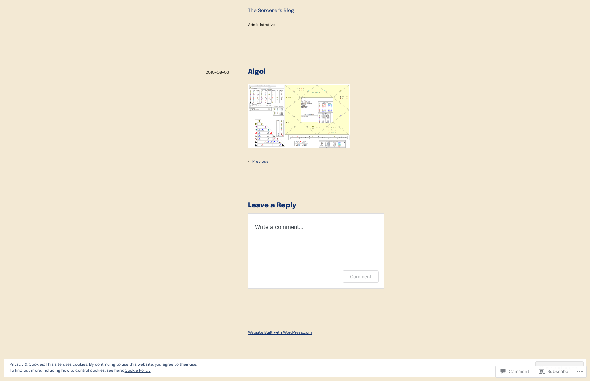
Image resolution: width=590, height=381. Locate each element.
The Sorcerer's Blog (271, 10)
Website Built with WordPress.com (280, 332)
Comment (360, 276)
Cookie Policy (138, 370)
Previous (260, 161)
